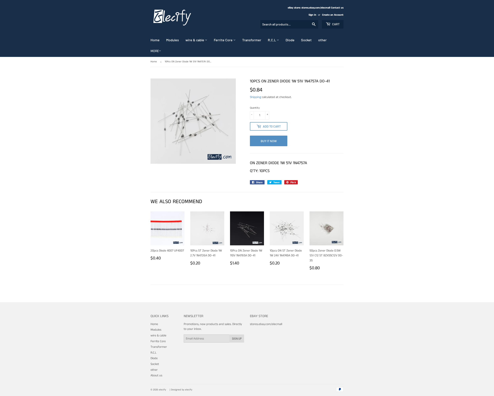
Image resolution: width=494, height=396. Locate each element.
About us (156, 375)
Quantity (255, 108)
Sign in (312, 15)
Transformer (251, 40)
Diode (290, 40)
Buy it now (269, 141)
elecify (162, 390)
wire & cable (195, 40)
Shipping (255, 97)
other (322, 40)
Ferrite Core (223, 40)
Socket (306, 40)
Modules (172, 40)
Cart (336, 24)
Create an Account (332, 15)
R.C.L (272, 40)
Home (155, 40)
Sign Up (237, 338)
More (155, 51)
